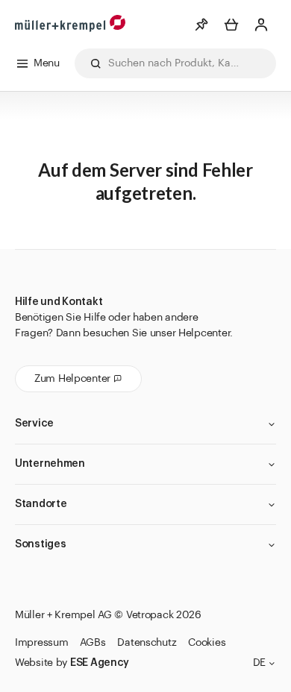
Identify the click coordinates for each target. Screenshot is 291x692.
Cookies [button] (206, 643)
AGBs (92, 643)
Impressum (41, 643)
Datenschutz (146, 643)
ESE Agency (99, 663)
